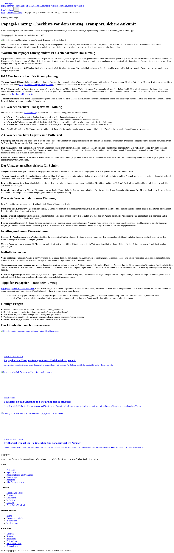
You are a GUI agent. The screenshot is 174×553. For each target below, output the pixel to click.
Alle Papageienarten (15, 482)
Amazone (11, 480)
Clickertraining (30, 112)
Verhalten (54, 6)
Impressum (11, 538)
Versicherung (12, 523)
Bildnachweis (12, 546)
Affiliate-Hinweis (14, 543)
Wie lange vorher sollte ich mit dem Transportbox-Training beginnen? (33, 309)
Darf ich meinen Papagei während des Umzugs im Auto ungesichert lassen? (35, 312)
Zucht (9, 516)
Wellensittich (12, 470)
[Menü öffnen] (16, 9)
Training (62, 6)
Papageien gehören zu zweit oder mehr (17, 288)
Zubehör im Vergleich (75, 6)
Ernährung (36, 6)
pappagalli (9, 3)
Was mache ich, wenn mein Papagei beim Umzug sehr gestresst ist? (32, 314)
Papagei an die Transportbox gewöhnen (36, 84)
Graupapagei (12, 477)
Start (3, 13)
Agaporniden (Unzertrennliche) (20, 475)
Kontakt (10, 536)
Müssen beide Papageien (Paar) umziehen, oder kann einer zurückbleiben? (35, 319)
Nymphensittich (13, 472)
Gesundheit (45, 6)
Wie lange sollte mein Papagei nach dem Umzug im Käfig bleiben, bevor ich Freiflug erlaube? (43, 317)
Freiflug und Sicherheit (22, 94)
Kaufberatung (7, 10)
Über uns (10, 534)
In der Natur (12, 521)
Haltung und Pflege (23, 6)
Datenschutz (12, 541)
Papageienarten (7, 6)
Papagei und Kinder (15, 518)
